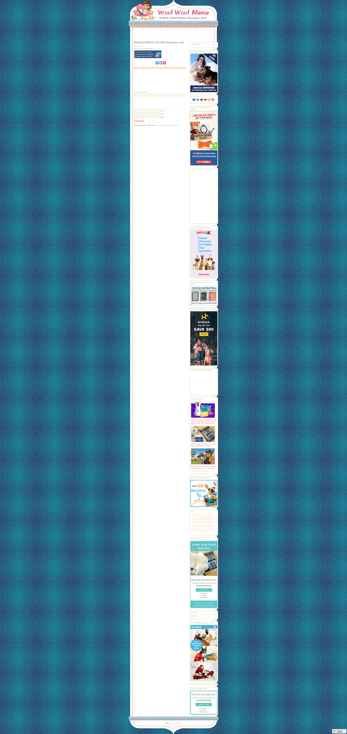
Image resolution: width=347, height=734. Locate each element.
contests (215, 514)
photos (193, 528)
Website (162, 117)
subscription (210, 530)
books (205, 515)
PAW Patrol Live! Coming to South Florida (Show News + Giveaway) (203, 467)
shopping (204, 530)
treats (203, 532)
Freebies (194, 22)
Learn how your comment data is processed (166, 125)
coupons (199, 517)
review (215, 528)
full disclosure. (157, 48)
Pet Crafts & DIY (170, 22)
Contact (193, 26)
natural (194, 526)
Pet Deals (142, 22)
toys (214, 530)
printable (197, 528)
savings (198, 530)
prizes (202, 528)
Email (162, 114)
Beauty (163, 26)
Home (133, 22)
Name (162, 110)
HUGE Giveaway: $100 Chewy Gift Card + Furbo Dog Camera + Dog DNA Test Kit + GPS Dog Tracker (203, 421)
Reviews (184, 22)
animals (198, 515)
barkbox (202, 515)
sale (193, 530)
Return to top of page (174, 723)
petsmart (213, 525)
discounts (197, 519)
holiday (209, 523)
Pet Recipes (155, 26)
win (206, 532)
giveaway (193, 523)
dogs (203, 519)
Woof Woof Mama (173, 10)
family (207, 519)
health (202, 523)
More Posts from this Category (199, 471)
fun (210, 521)
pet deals (199, 526)
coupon (194, 517)
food (210, 519)
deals (208, 516)
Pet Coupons (155, 22)
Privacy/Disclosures (182, 26)
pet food (204, 526)
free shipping (203, 521)
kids (216, 523)
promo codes (209, 528)
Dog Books (146, 26)
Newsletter (171, 26)
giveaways (198, 523)
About (199, 26)
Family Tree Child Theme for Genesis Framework (199, 718)
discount (213, 517)
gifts (213, 521)
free (214, 519)
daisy (203, 517)
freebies (195, 521)
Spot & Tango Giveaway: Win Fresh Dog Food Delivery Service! (203, 445)
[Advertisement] (175, 33)
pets (209, 525)
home (213, 523)
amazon (193, 515)
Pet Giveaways (136, 26)
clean (212, 515)
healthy (205, 523)
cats (209, 514)
